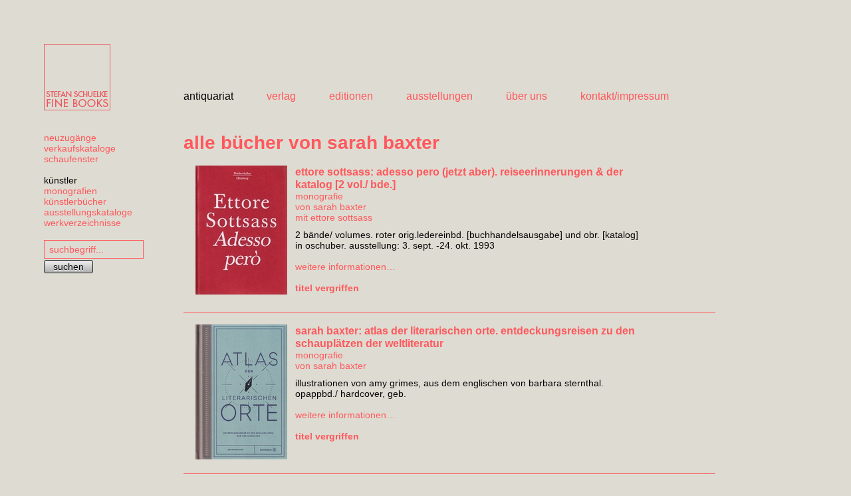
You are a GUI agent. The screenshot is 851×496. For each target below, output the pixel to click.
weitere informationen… (345, 266)
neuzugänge (70, 137)
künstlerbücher (75, 201)
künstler (60, 180)
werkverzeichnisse (82, 222)
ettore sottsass (341, 217)
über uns (526, 96)
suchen (68, 266)
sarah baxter (339, 206)
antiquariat (208, 96)
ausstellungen (439, 96)
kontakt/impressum (624, 96)
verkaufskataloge (80, 148)
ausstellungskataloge (88, 212)
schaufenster (71, 159)
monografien (70, 191)
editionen (351, 96)
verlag (281, 96)
